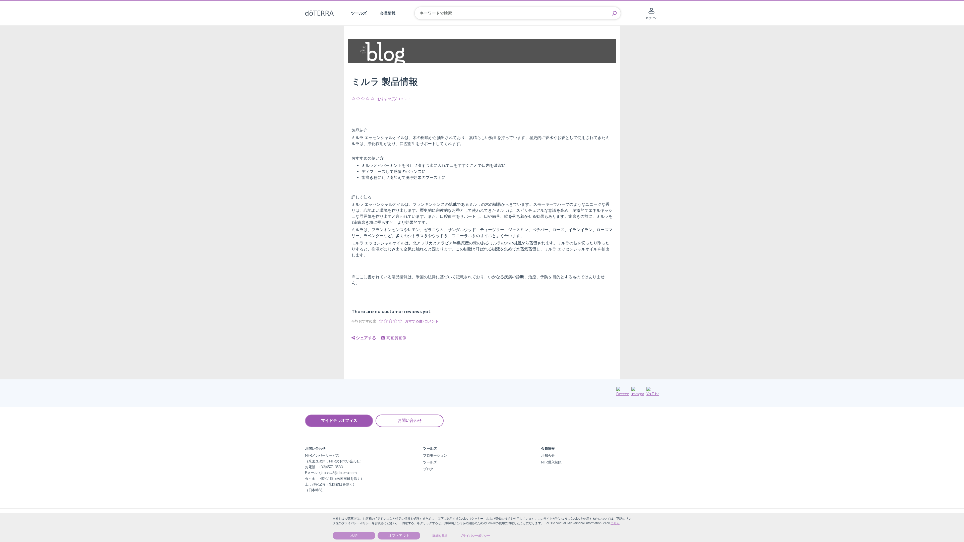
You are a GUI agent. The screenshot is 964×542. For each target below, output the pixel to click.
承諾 (353, 535)
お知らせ (548, 455)
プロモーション (435, 455)
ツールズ (359, 13)
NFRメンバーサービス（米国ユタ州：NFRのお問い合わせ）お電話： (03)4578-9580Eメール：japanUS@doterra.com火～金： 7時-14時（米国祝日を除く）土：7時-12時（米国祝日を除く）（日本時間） (334, 472)
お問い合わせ (410, 420)
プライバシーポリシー (475, 535)
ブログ (428, 469)
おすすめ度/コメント (394, 99)
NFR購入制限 (551, 462)
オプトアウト (398, 535)
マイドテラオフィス (339, 420)
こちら (615, 523)
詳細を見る (440, 535)
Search (614, 13)
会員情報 (388, 13)
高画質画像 (395, 337)
